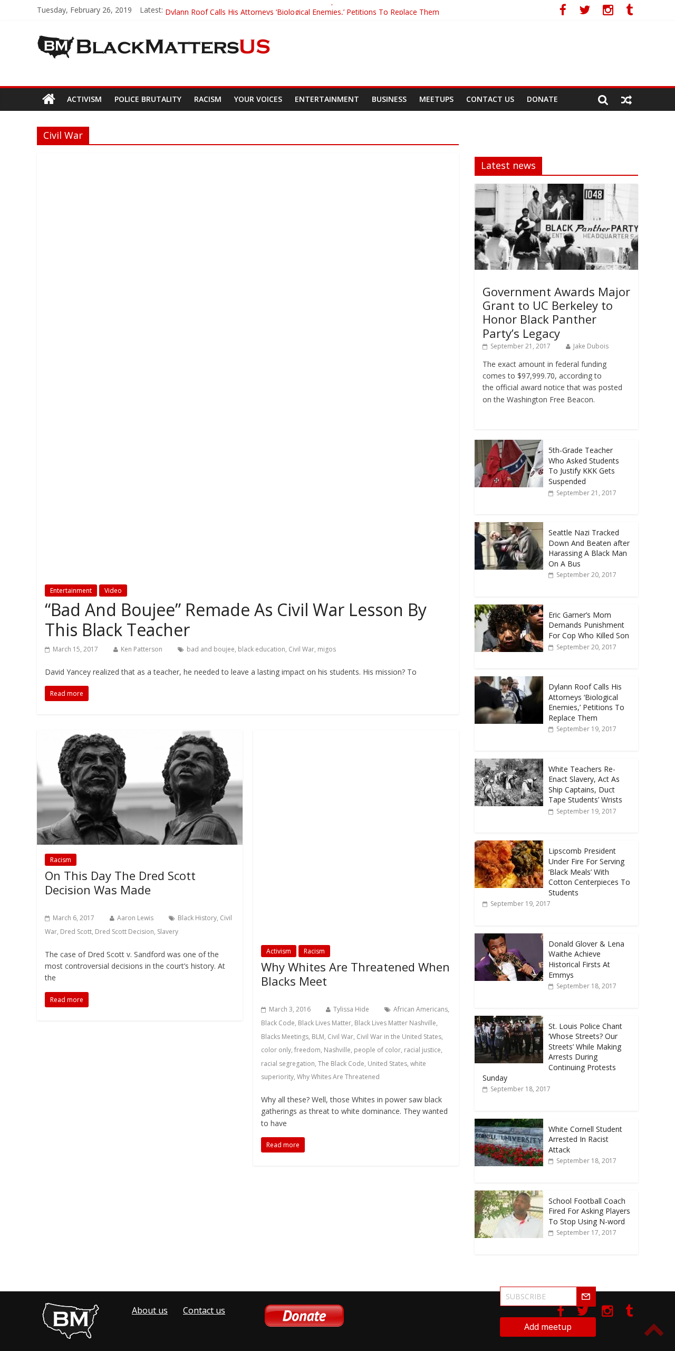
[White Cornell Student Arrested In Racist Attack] (509, 1124)
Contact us (490, 99)
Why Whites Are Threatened (338, 1076)
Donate (542, 99)
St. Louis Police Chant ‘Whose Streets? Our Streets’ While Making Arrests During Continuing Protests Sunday (552, 1052)
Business (389, 99)
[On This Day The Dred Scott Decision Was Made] (140, 736)
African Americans (420, 1009)
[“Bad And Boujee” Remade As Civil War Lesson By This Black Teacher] (248, 159)
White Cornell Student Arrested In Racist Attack (585, 1139)
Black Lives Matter (324, 1022)
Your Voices (258, 99)
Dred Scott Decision (124, 931)
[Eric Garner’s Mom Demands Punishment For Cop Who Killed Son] (509, 610)
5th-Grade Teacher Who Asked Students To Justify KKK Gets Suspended (583, 465)
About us (150, 1310)
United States (387, 1063)
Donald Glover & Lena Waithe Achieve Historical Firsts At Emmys (586, 959)
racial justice (422, 1049)
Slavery (167, 931)
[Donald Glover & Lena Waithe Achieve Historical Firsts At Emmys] (509, 939)
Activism (84, 99)
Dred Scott (76, 931)
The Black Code (341, 1063)
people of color (377, 1049)
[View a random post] (626, 99)
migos (326, 649)
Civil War (301, 649)
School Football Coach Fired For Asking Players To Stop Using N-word (589, 1211)
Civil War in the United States (398, 1036)
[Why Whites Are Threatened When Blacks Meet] (356, 736)
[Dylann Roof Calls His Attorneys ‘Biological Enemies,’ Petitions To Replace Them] (509, 682)
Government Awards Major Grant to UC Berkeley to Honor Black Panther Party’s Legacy (556, 312)
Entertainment (327, 99)
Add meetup (548, 1327)
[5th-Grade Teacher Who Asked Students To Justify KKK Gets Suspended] (509, 445)
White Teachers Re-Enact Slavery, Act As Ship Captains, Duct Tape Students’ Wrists (585, 784)
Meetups (436, 99)
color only (276, 1049)
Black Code (278, 1022)
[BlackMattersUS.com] (49, 99)
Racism (207, 99)
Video (113, 590)
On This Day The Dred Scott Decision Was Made (120, 882)
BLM (318, 1036)
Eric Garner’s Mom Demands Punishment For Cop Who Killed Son (277, 10)
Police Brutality (147, 99)
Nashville (337, 1049)
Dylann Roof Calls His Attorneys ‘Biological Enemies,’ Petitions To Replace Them (586, 702)
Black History (197, 917)
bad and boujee (211, 649)
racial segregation (288, 1063)
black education (261, 649)
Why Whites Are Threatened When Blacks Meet (355, 973)
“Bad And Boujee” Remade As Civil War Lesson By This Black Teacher (236, 619)
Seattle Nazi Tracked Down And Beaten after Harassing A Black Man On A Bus (589, 548)
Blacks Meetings (284, 1036)
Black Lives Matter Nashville (395, 1022)
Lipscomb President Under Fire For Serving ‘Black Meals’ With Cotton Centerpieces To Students (589, 871)
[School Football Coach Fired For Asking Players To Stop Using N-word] (509, 1196)
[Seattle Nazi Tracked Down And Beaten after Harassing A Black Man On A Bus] (509, 528)
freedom (307, 1049)
